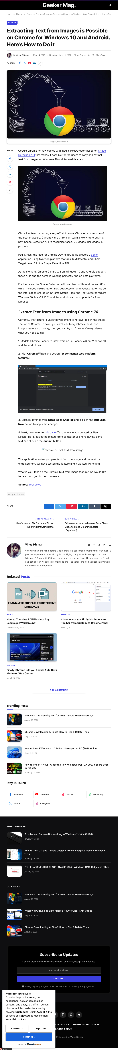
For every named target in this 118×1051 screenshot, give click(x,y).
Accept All (29, 1037)
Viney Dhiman (22, 55)
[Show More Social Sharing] (40, 63)
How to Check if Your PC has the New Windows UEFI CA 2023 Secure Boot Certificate (66, 766)
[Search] (109, 5)
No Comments (83, 55)
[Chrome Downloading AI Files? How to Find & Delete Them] (14, 736)
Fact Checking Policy (59, 1029)
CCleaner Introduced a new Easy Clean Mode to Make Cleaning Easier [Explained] (86, 527)
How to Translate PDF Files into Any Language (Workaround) (28, 621)
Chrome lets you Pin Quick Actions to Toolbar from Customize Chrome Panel (84, 621)
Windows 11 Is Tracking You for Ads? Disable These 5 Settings (59, 715)
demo (94, 254)
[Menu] (9, 5)
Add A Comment (59, 690)
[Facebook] (10, 159)
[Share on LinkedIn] (34, 63)
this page (50, 432)
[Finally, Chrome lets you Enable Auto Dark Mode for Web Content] (32, 647)
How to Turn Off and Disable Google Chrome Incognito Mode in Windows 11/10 (64, 852)
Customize (17, 1028)
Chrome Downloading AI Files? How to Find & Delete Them (56, 731)
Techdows (35, 484)
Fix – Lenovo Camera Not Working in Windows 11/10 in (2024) (58, 834)
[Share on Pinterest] (29, 63)
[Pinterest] (10, 182)
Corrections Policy (57, 1024)
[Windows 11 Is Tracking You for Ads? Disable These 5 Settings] (14, 719)
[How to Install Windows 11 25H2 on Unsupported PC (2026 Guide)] (14, 752)
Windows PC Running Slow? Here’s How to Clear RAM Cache (58, 910)
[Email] (10, 190)
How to (12, 22)
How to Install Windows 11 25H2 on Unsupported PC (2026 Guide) (61, 748)
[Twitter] (10, 166)
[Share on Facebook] (19, 63)
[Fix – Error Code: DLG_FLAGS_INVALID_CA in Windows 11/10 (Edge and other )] (14, 871)
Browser (65, 614)
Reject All (41, 1028)
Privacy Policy (78, 986)
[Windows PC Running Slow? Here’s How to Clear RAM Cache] (14, 914)
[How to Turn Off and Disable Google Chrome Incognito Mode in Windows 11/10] (14, 854)
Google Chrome (16, 494)
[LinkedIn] (10, 174)
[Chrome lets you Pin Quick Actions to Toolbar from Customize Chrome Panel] (86, 596)
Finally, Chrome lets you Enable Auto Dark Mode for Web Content (32, 671)
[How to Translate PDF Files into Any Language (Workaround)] (32, 596)
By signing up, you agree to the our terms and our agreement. (60, 986)
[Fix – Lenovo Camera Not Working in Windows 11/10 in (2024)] (14, 838)
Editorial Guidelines (86, 1024)
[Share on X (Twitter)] (24, 63)
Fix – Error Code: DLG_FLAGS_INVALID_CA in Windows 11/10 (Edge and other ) (67, 867)
